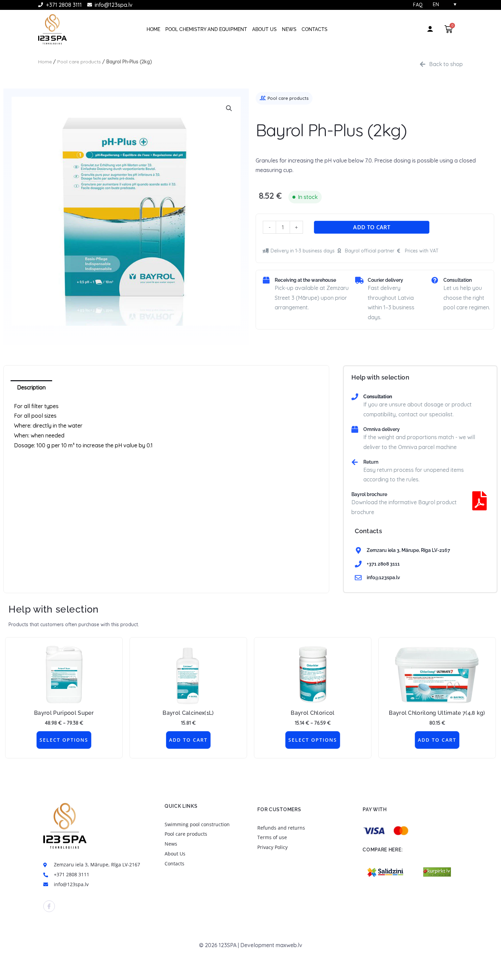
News (289, 29)
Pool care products (79, 62)
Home (153, 29)
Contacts (315, 29)
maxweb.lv (289, 945)
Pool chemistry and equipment (206, 29)
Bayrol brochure (369, 494)
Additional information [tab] (93, 387)
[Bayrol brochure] (479, 500)
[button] (229, 108)
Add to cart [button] (188, 740)
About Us (264, 29)
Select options (64, 740)
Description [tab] (31, 387)
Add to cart (371, 227)
